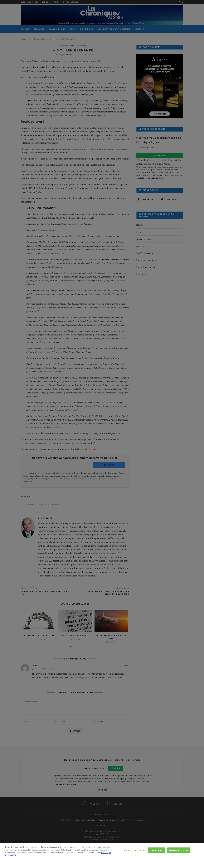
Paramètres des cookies (134, 850)
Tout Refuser (156, 850)
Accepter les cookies (178, 850)
